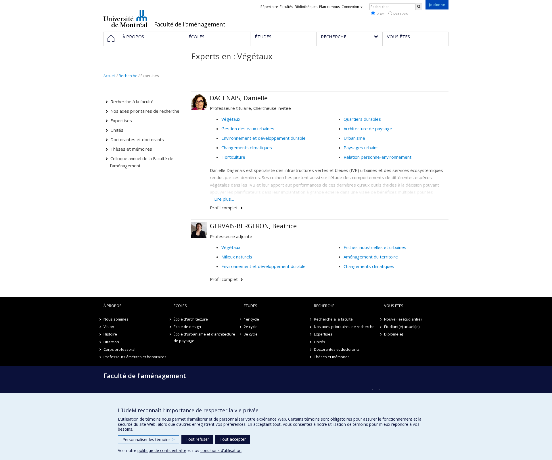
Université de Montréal (125, 18)
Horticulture (233, 157)
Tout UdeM (400, 14)
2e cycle (251, 326)
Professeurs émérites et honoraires (134, 356)
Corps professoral (119, 349)
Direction (111, 341)
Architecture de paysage (368, 128)
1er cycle (251, 319)
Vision (108, 326)
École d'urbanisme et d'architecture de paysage (204, 337)
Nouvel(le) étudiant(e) (402, 319)
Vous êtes (393, 305)
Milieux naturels (236, 257)
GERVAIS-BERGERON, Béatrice (253, 225)
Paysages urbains (361, 147)
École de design (187, 326)
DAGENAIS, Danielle (239, 97)
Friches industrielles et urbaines (375, 247)
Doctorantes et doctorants (137, 139)
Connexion (350, 6)
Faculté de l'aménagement (189, 24)
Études (250, 305)
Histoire (110, 334)
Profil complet (224, 207)
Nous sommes (116, 319)
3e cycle (251, 334)
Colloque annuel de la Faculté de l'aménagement (142, 162)
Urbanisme (354, 138)
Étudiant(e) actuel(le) (401, 326)
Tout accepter (233, 439)
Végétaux (230, 119)
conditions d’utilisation (220, 450)
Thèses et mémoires (131, 149)
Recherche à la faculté (132, 101)
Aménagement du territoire (371, 257)
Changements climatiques (246, 147)
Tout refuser (197, 439)
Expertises (121, 120)
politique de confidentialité (161, 450)
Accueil (109, 75)
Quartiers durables (362, 119)
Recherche (128, 75)
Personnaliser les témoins (148, 439)
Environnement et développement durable (263, 138)
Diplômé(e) (393, 334)
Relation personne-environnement (377, 157)
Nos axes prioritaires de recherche (144, 111)
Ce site (379, 14)
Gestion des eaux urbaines (247, 128)
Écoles (180, 305)
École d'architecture (191, 319)
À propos (112, 305)
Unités (116, 130)
